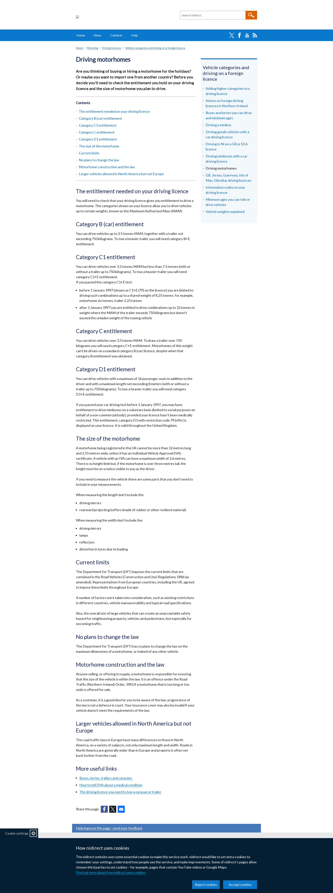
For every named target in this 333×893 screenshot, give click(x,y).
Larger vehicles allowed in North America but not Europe (121, 174)
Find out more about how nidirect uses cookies (110, 872)
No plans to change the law (99, 160)
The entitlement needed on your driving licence (114, 111)
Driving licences (111, 48)
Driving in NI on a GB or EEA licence (227, 146)
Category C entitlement (96, 132)
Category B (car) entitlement (100, 118)
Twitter (231, 35)
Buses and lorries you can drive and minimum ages (229, 115)
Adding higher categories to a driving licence (228, 91)
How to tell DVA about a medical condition (110, 785)
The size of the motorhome (99, 146)
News (97, 35)
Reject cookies (206, 884)
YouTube (247, 35)
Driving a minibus (218, 125)
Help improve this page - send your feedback (109, 828)
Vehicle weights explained (225, 211)
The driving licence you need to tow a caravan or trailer (120, 792)
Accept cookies (240, 884)
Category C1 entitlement (97, 125)
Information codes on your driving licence (225, 190)
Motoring (92, 48)
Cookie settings (17, 833)
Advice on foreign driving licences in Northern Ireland (227, 103)
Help (134, 35)
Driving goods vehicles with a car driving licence (227, 134)
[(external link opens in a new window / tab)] (104, 809)
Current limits (89, 153)
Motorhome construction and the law (107, 167)
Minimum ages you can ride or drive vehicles (228, 202)
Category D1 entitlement (98, 139)
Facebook (239, 35)
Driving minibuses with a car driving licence (226, 158)
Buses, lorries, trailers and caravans (106, 778)
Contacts (116, 35)
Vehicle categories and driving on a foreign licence (155, 48)
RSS (255, 35)
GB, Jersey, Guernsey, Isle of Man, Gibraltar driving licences (228, 177)
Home (81, 35)
